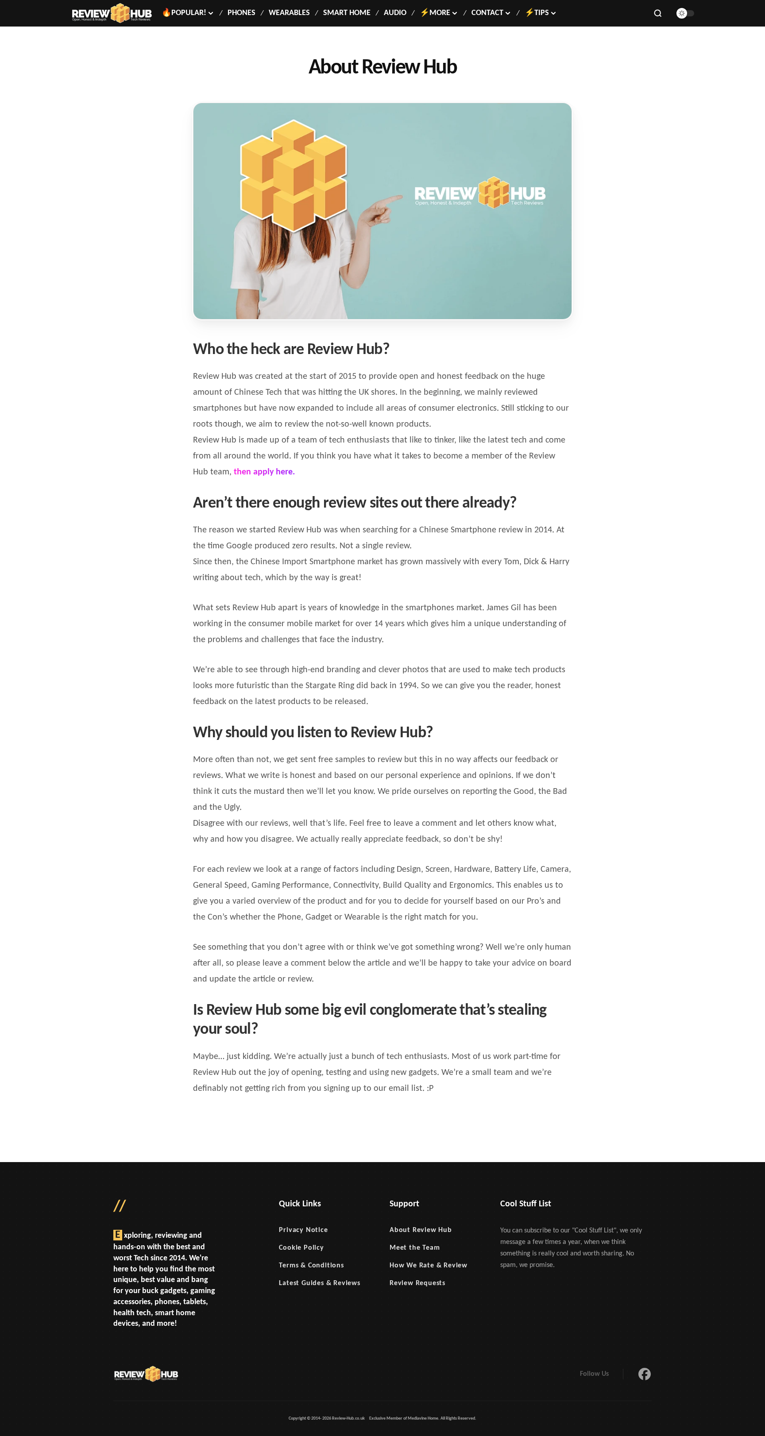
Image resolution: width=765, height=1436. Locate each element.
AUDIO (395, 13)
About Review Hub (421, 1230)
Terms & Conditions (311, 1265)
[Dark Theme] (685, 13)
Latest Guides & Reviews (319, 1283)
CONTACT (487, 13)
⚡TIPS (537, 13)
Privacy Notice (303, 1230)
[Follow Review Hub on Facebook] (645, 1374)
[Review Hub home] (112, 13)
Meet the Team (415, 1247)
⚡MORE (435, 13)
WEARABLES (289, 13)
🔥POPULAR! (184, 13)
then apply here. (264, 472)
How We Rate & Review (429, 1265)
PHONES (241, 13)
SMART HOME (347, 13)
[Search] (658, 13)
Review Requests (417, 1283)
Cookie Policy (301, 1247)
